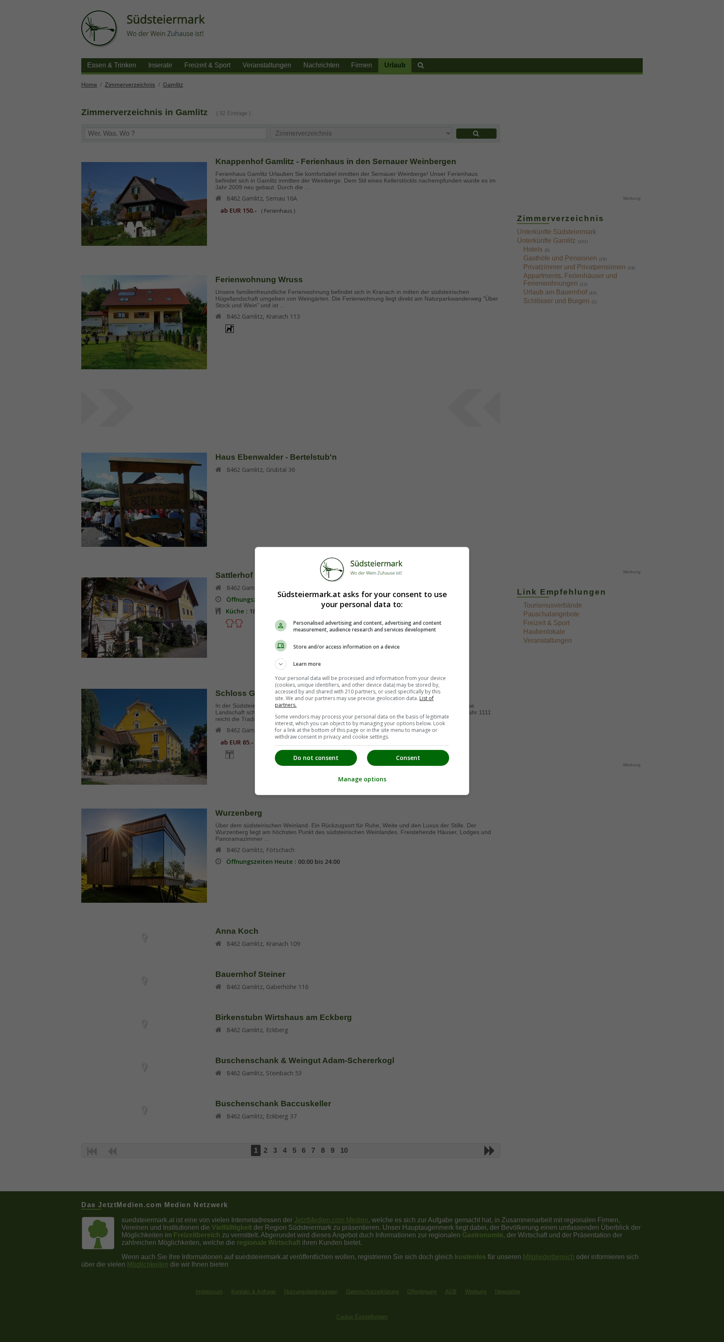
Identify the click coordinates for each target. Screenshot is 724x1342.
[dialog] (362, 671)
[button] (362, 664)
